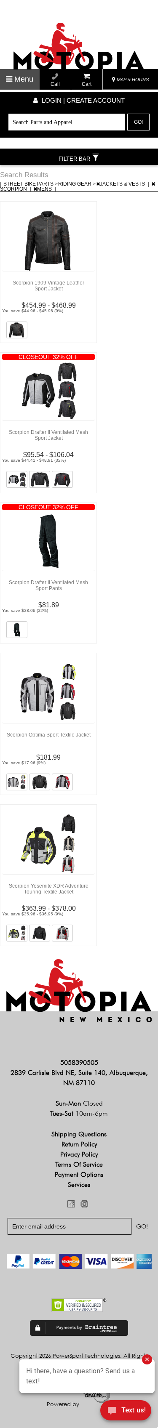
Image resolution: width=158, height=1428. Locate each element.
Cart (86, 84)
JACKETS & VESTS (123, 184)
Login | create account (82, 100)
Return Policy (79, 1144)
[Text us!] (126, 1411)
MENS (45, 189)
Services (79, 1185)
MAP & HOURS (132, 79)
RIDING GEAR (75, 184)
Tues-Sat (79, 1113)
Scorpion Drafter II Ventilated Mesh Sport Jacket (48, 435)
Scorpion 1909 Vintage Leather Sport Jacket (48, 286)
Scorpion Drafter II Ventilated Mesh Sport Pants (48, 585)
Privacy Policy (79, 1154)
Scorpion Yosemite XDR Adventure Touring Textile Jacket (48, 889)
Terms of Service (79, 1164)
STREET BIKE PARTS (29, 184)
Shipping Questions (79, 1134)
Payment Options (79, 1174)
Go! (138, 122)
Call (55, 84)
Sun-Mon (79, 1103)
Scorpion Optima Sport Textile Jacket (49, 735)
